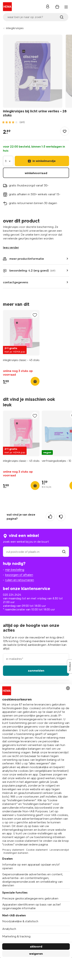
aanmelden (36, 670)
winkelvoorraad (36, 173)
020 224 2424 (12, 594)
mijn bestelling (14, 569)
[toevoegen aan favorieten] (64, 131)
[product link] (21, 333)
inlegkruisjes (15, 28)
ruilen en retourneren (19, 580)
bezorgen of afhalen (19, 575)
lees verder (11, 247)
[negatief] (60, 516)
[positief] (50, 516)
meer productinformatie (26, 258)
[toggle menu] (66, 7)
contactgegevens (15, 282)
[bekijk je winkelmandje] (57, 6)
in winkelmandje (44, 161)
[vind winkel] (64, 551)
